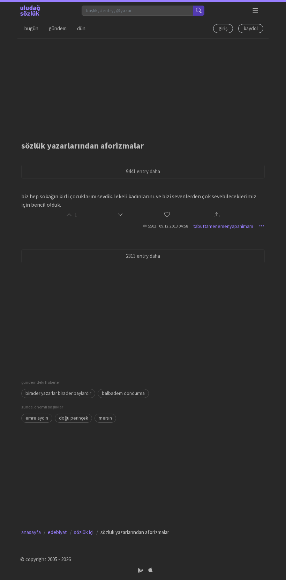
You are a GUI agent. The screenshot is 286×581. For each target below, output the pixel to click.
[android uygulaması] (141, 570)
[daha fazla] (255, 11)
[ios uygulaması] (150, 570)
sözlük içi (83, 532)
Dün (81, 28)
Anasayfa (31, 532)
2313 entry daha (143, 256)
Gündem (58, 28)
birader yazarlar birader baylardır (58, 393)
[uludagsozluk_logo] (30, 10)
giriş (223, 28)
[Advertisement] (143, 87)
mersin (105, 418)
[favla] (167, 215)
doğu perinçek (73, 418)
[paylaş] (216, 215)
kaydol (251, 28)
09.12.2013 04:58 (173, 226)
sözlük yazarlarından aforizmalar (82, 145)
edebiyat (57, 532)
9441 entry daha (143, 171)
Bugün (31, 28)
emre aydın (36, 418)
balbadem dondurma (123, 393)
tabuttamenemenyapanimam (223, 226)
